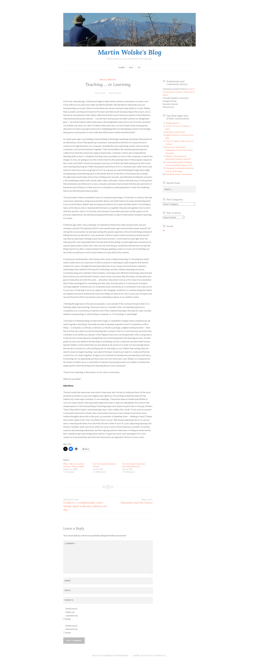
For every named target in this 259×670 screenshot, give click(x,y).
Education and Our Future (137, 501)
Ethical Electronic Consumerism (179, 174)
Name (68, 581)
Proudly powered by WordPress (110, 656)
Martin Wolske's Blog (129, 52)
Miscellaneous (108, 80)
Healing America (172, 123)
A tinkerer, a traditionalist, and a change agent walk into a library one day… (85, 505)
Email (68, 590)
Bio (131, 67)
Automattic (159, 656)
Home (122, 67)
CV (139, 67)
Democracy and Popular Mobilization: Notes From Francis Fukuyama (179, 150)
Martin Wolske (115, 93)
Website (69, 600)
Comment (70, 543)
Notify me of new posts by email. (71, 629)
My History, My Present (175, 132)
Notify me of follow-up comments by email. (71, 613)
